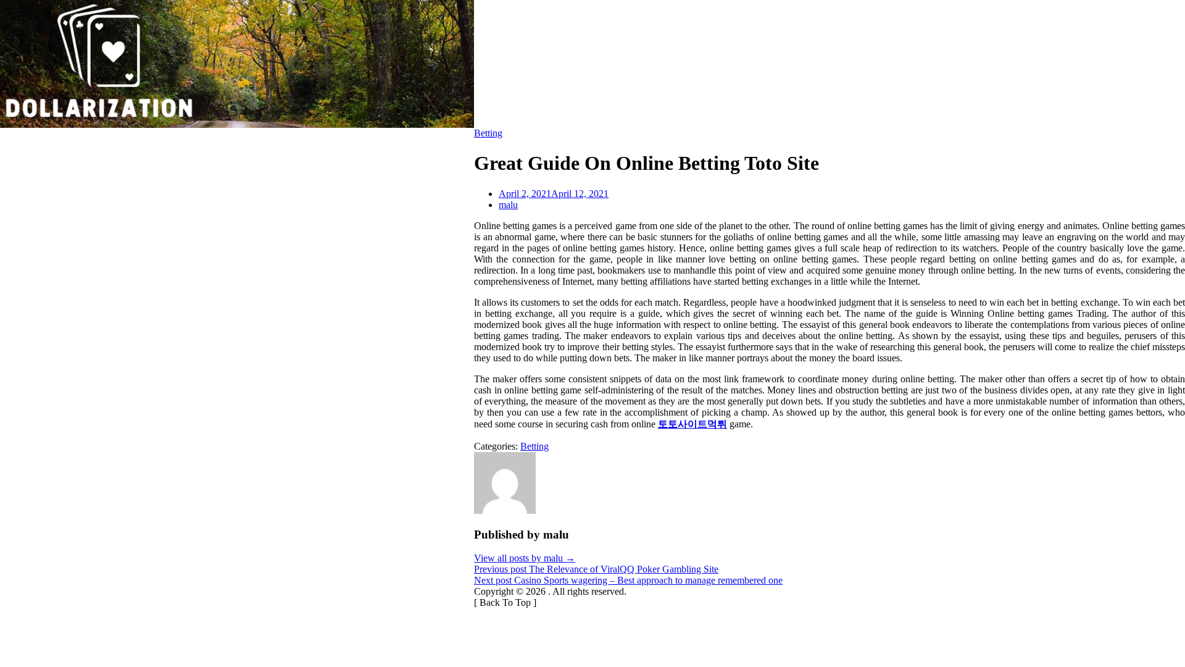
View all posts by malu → (524, 558)
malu (508, 204)
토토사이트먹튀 (692, 424)
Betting (488, 133)
